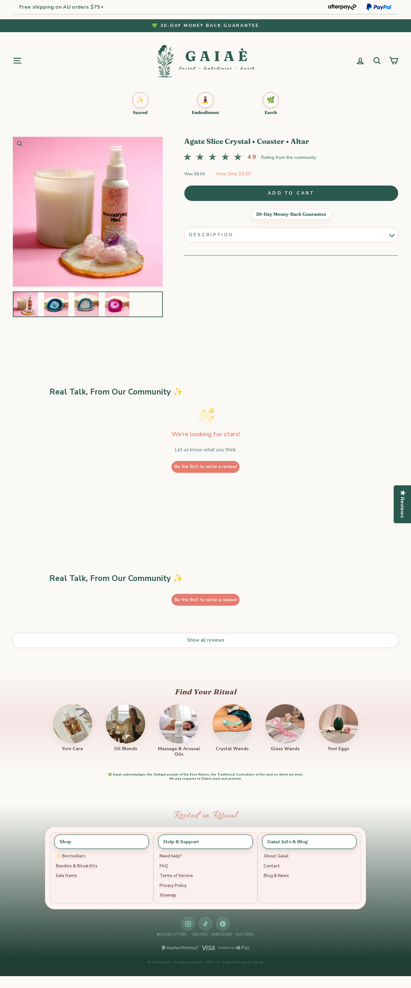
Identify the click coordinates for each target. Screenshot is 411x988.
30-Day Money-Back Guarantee (291, 214)
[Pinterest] (223, 924)
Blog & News (276, 876)
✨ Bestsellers (71, 856)
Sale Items (66, 876)
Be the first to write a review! (205, 467)
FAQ (164, 866)
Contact (272, 866)
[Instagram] (188, 924)
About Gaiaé (276, 856)
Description (211, 234)
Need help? (171, 856)
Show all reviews (205, 640)
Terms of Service (176, 876)
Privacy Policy (173, 885)
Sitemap (168, 895)
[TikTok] (205, 924)
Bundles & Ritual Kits (77, 866)
